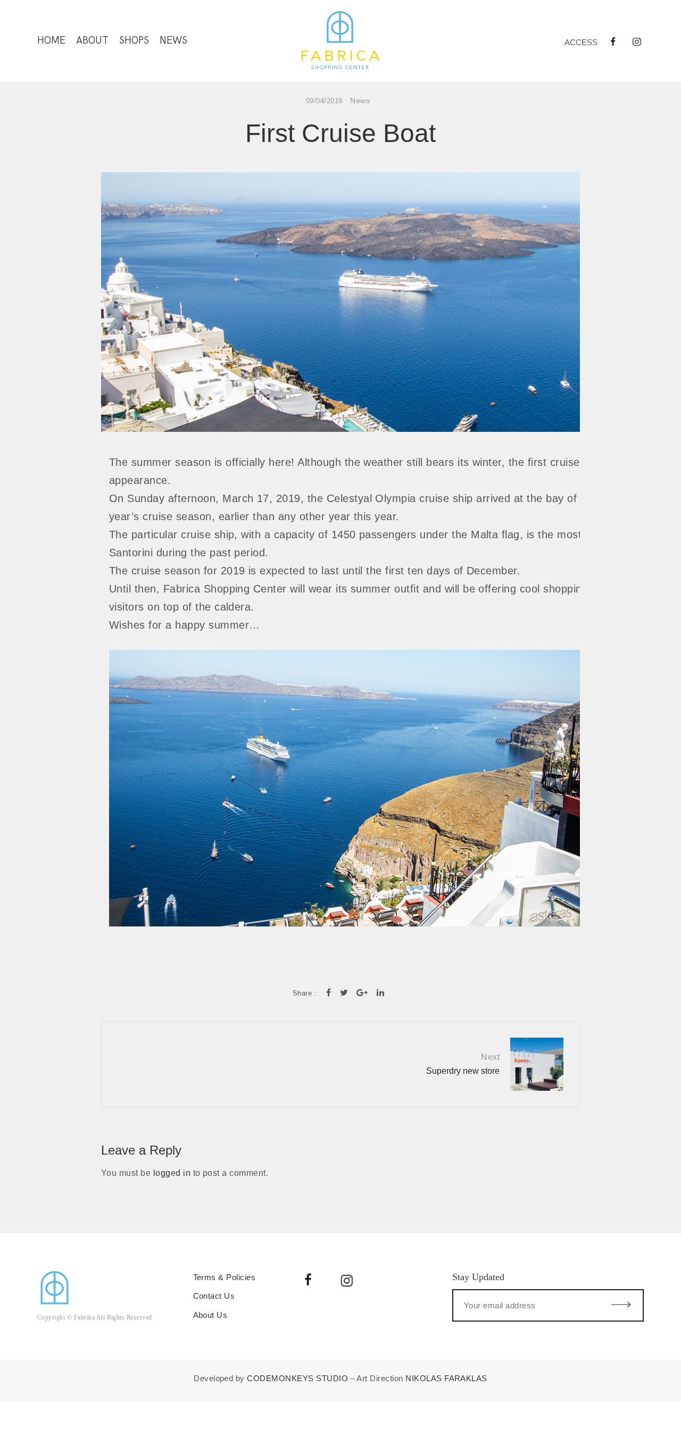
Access (580, 42)
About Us (210, 1314)
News (173, 41)
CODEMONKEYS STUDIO (297, 1378)
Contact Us (214, 1295)
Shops (134, 41)
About (92, 41)
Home (51, 41)
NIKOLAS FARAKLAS (446, 1378)
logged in (171, 1172)
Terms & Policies (225, 1277)
